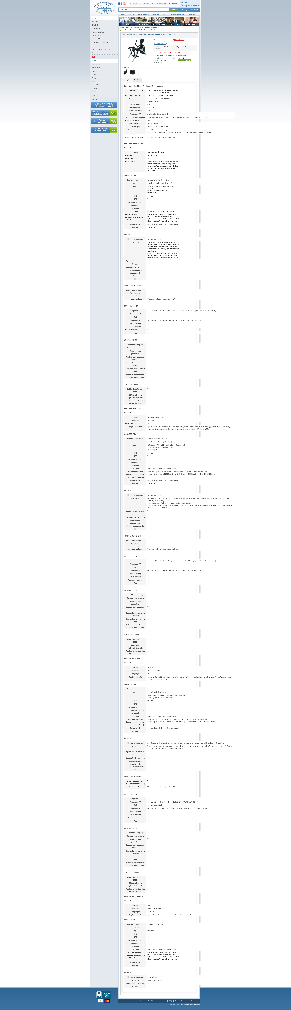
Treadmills (95, 21)
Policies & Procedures (177, 14)
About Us (131, 14)
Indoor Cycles (96, 35)
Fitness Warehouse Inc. (104, 8)
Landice (94, 71)
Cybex (94, 95)
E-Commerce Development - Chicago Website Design (186, 1006)
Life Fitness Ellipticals (152, 28)
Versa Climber (96, 85)
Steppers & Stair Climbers (100, 42)
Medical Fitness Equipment (101, 49)
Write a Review (179, 40)
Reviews (137, 80)
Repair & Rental (143, 14)
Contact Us (191, 14)
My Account (163, 3)
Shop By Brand (125, 28)
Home (123, 14)
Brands (95, 61)
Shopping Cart (136, 4)
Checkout (174, 3)
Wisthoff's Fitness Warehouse (192, 1004)
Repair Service (152, 1001)
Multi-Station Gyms (98, 53)
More (93, 57)
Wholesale (155, 14)
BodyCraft (95, 74)
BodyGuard (95, 88)
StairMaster (96, 92)
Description (126, 80)
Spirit (93, 81)
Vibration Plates (97, 39)
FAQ (164, 14)
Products (96, 18)
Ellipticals (95, 25)
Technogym (96, 67)
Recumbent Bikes (98, 32)
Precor (94, 78)
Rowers (94, 46)
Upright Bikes (96, 28)
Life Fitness (96, 64)
